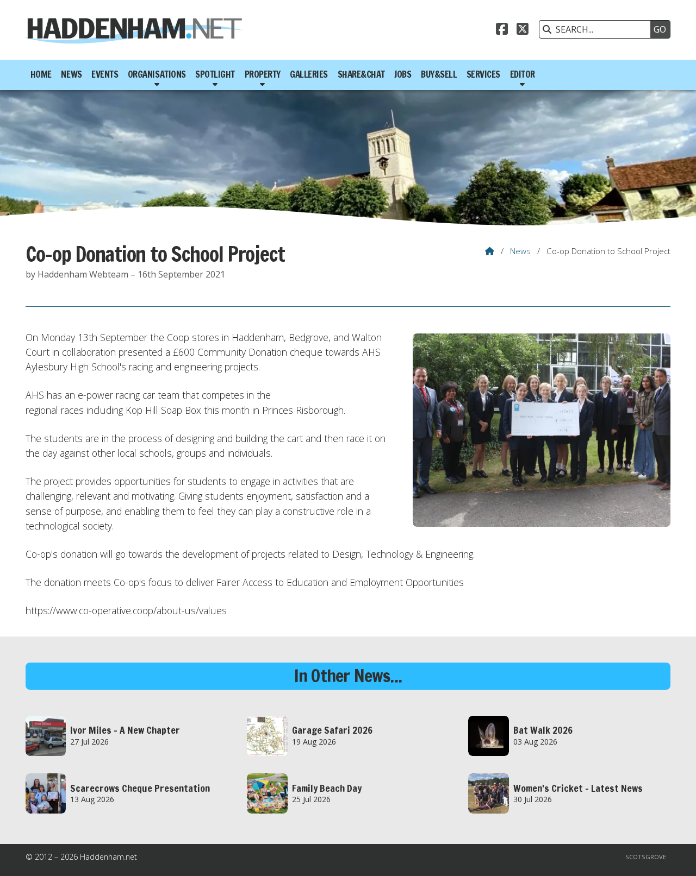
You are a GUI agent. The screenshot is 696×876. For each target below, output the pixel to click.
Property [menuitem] (263, 74)
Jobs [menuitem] (402, 74)
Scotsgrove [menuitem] (645, 857)
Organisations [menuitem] (157, 74)
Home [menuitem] (41, 74)
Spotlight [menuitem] (215, 74)
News (520, 250)
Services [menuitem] (483, 74)
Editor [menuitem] (522, 74)
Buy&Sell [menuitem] (439, 74)
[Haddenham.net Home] (134, 30)
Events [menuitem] (104, 74)
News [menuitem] (71, 74)
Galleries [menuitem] (309, 74)
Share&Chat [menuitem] (361, 74)
